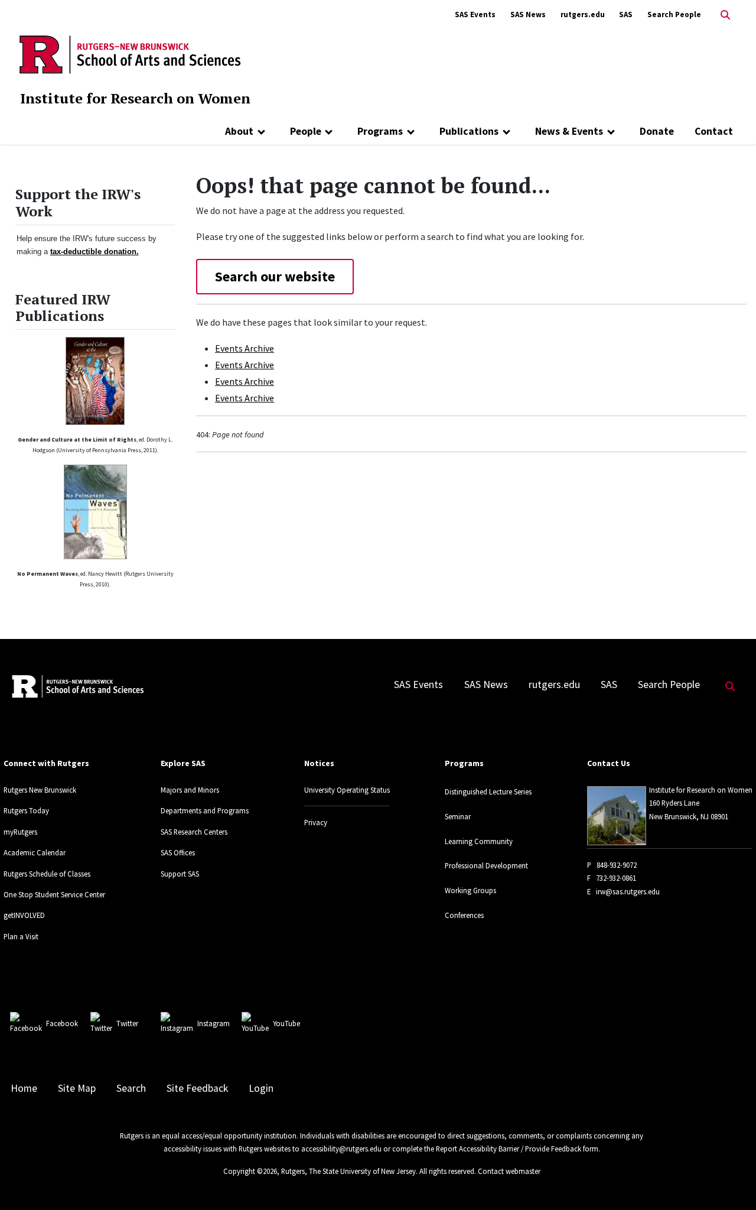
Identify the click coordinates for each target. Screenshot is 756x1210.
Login (261, 1088)
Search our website (275, 276)
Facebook (62, 1023)
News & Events (569, 131)
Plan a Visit (21, 936)
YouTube (286, 1023)
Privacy (315, 822)
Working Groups (470, 890)
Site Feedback (197, 1088)
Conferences (464, 915)
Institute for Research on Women (135, 98)
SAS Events (475, 14)
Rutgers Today (26, 810)
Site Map (77, 1088)
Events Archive (244, 348)
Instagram (213, 1023)
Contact (714, 131)
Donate (657, 131)
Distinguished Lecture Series (488, 791)
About (239, 131)
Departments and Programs (205, 810)
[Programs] (411, 131)
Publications (468, 131)
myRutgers (20, 831)
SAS (626, 14)
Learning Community (479, 841)
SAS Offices (178, 852)
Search (131, 1088)
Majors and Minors (190, 789)
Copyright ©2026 (250, 1171)
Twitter (127, 1023)
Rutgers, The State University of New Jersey (348, 1171)
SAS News (528, 14)
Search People (674, 14)
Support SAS (180, 873)
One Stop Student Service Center (54, 894)
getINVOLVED (24, 915)
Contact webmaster (509, 1171)
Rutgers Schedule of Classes (47, 873)
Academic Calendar (35, 852)
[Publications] (506, 131)
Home (24, 1088)
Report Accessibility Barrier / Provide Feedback (508, 1148)
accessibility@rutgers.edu (341, 1148)
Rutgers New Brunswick (40, 789)
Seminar (458, 816)
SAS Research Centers (194, 831)
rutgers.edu (583, 14)
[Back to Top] (730, 1181)
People (305, 131)
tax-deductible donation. (94, 251)
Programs (380, 131)
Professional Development (486, 865)
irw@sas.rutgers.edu (628, 891)
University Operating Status (347, 789)
